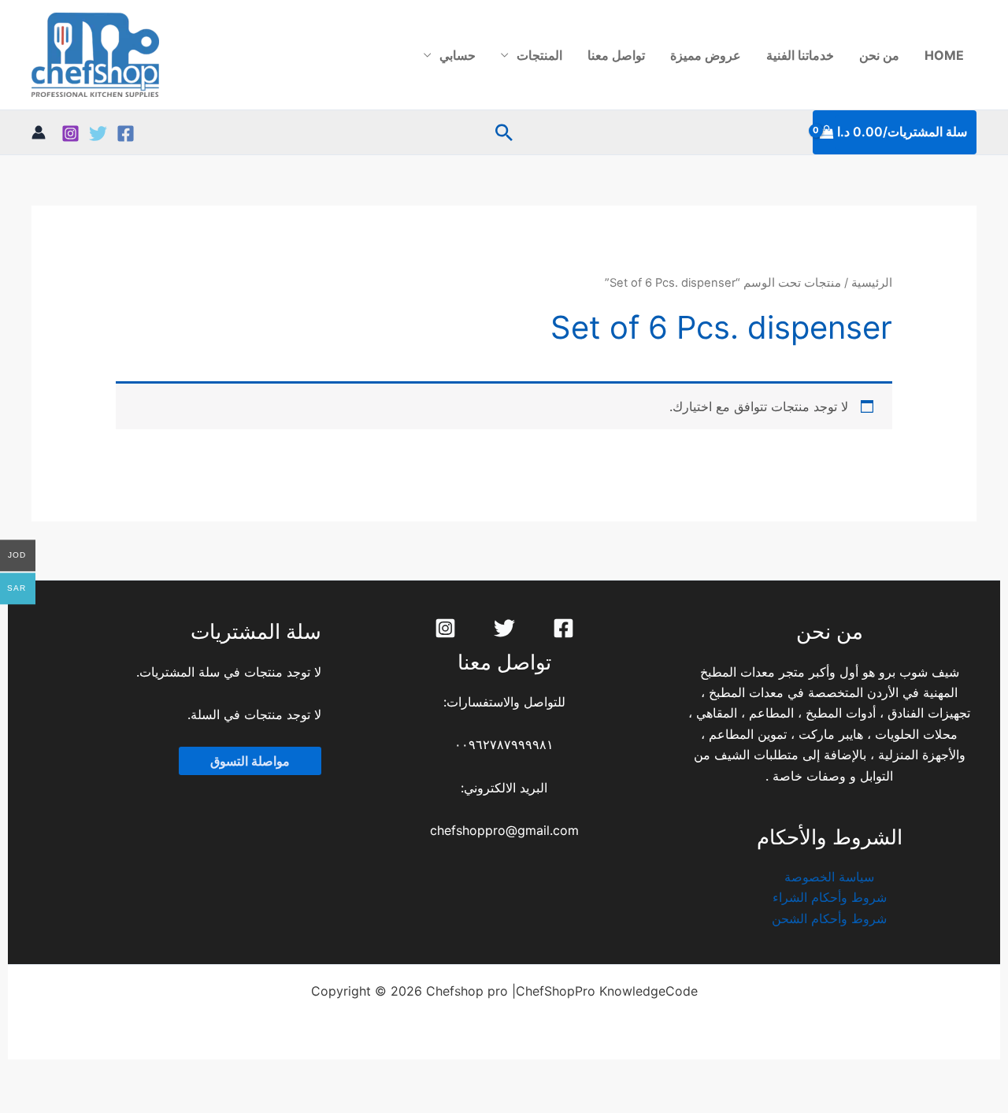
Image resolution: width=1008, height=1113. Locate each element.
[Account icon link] (39, 132)
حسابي (457, 55)
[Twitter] (98, 133)
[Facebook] (126, 133)
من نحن (879, 55)
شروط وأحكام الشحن (829, 918)
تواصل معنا (616, 55)
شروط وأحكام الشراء (830, 897)
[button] (504, 132)
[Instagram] (70, 133)
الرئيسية (871, 283)
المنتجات (539, 55)
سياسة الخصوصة (829, 877)
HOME (944, 55)
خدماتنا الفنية (800, 55)
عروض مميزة (705, 55)
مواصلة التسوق (250, 761)
